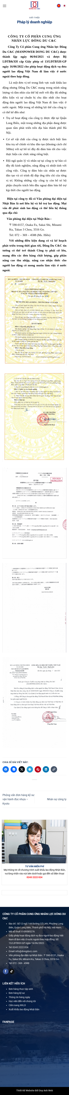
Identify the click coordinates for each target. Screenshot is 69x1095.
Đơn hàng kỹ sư (17, 993)
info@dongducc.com (26, 951)
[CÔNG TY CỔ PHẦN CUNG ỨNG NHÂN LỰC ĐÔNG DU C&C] (35, 6)
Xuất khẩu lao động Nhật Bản (24, 1009)
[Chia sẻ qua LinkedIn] (46, 769)
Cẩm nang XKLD (17, 1005)
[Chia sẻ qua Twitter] (22, 769)
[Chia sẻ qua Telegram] (30, 769)
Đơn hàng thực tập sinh (21, 989)
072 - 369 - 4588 (21, 963)
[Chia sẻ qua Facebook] (6, 769)
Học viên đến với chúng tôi (22, 1001)
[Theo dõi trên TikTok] (11, 971)
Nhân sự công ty (56, 799)
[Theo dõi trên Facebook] (5, 971)
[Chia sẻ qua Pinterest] (38, 769)
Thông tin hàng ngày (19, 997)
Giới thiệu (34, 18)
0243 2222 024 (20, 947)
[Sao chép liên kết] (54, 769)
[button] (5, 6)
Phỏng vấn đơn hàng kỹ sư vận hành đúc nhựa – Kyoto (18, 799)
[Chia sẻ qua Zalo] (14, 769)
